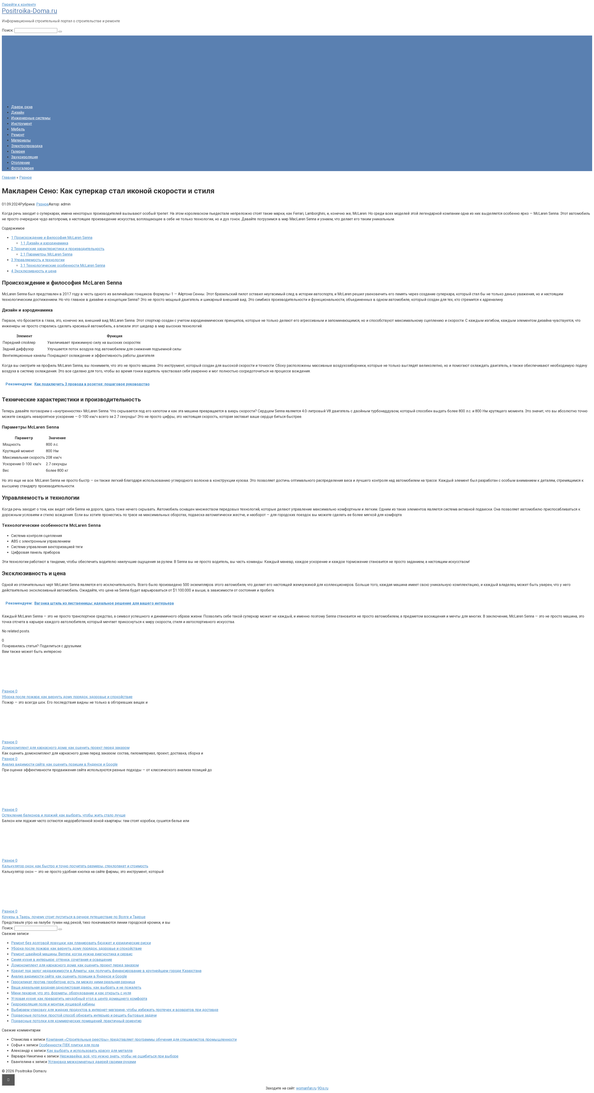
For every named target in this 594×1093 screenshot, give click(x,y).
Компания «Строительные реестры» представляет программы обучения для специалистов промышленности (141, 1039)
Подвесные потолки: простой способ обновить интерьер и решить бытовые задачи (84, 1015)
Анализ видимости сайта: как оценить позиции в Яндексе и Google (60, 764)
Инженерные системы (31, 118)
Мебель (18, 129)
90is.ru (322, 1088)
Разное (42, 204)
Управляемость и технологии (38, 260)
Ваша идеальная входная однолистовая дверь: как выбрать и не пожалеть (76, 987)
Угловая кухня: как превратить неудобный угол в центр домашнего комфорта (79, 998)
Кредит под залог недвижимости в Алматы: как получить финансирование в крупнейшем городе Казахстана (106, 971)
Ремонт (17, 135)
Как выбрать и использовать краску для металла (89, 1050)
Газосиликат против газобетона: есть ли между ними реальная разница (73, 982)
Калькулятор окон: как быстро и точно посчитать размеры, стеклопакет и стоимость (75, 866)
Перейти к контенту (19, 4)
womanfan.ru (306, 1088)
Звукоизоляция (24, 157)
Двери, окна (21, 107)
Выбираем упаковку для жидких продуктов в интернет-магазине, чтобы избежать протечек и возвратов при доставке (114, 1010)
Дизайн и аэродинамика (44, 243)
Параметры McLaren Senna (46, 254)
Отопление (20, 162)
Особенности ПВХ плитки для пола (69, 1045)
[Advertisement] (297, 68)
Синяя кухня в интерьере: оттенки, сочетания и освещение (61, 959)
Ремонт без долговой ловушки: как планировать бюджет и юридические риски (81, 943)
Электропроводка (26, 146)
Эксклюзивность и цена (33, 271)
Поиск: (8, 30)
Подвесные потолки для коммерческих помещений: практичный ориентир (76, 1021)
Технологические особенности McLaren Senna (62, 265)
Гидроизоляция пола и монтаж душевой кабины (53, 1004)
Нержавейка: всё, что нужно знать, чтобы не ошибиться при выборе (119, 1056)
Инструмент (21, 123)
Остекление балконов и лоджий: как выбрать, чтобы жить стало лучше (64, 815)
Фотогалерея (22, 168)
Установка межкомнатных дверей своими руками (92, 1062)
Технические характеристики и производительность (57, 249)
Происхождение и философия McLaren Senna (51, 237)
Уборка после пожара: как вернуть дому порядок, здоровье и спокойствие (67, 697)
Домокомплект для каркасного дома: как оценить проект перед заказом (65, 747)
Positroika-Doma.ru (29, 11)
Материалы (21, 140)
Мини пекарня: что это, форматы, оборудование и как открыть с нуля (71, 993)
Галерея (18, 151)
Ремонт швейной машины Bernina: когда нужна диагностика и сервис (71, 954)
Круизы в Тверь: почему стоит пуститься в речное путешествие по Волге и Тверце (73, 917)
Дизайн (17, 112)
